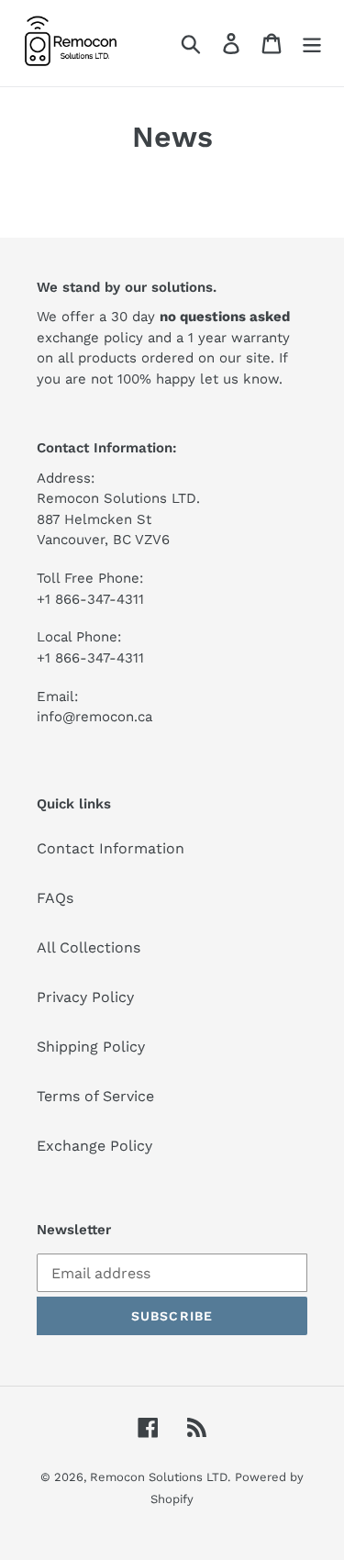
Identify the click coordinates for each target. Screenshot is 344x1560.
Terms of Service (95, 1096)
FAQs (55, 898)
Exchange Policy (94, 1145)
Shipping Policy (91, 1046)
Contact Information (110, 848)
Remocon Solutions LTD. (160, 1477)
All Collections (88, 947)
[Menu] (312, 43)
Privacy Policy (85, 997)
